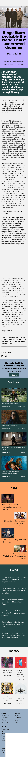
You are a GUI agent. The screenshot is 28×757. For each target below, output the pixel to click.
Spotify (3, 731)
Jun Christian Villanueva (17, 61)
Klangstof (6, 76)
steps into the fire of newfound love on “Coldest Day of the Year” (13, 591)
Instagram (5, 729)
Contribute (5, 722)
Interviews (6, 407)
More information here (13, 342)
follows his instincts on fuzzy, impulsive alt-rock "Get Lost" (12, 624)
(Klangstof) (19, 64)
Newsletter (5, 715)
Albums (17, 722)
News (17, 715)
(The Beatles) (9, 64)
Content (17, 713)
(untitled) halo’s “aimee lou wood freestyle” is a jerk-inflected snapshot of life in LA (13, 579)
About (3, 713)
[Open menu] (26, 8)
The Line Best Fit (14, 8)
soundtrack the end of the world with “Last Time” (12, 602)
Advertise (4, 718)
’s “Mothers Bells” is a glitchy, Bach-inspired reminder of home (13, 613)
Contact (4, 720)
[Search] (2, 8)
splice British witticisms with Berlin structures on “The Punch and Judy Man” (12, 635)
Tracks (17, 720)
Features (18, 718)
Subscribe (14, 375)
